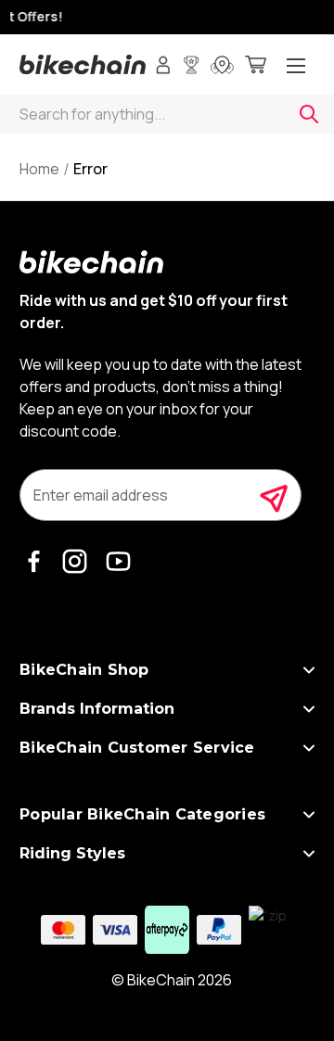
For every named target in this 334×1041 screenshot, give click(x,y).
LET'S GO (250, 600)
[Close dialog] (326, 439)
